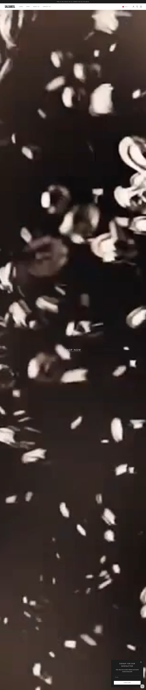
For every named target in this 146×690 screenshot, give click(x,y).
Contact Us (47, 6)
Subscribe (127, 682)
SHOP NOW (73, 350)
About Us (36, 6)
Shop (28, 6)
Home (21, 6)
